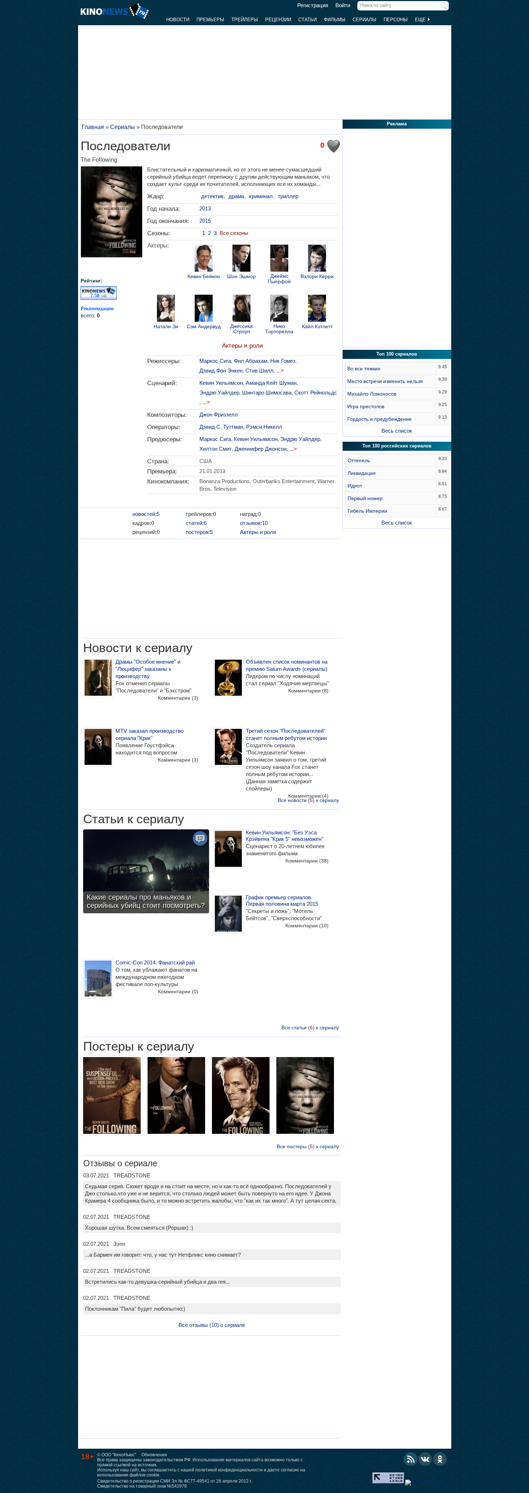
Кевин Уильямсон (221, 383)
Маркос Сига (215, 361)
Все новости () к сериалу (308, 800)
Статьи (307, 19)
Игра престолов (365, 406)
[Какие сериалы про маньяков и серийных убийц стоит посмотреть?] (146, 872)
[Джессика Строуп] (241, 309)
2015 (205, 221)
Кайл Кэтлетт (317, 326)
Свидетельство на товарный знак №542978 (142, 1486)
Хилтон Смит (215, 449)
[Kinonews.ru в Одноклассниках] (440, 1459)
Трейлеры (244, 19)
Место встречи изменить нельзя (385, 381)
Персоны (396, 19)
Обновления (154, 1454)
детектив (212, 196)
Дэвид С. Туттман (221, 427)
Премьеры (210, 19)
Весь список (396, 431)
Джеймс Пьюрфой (279, 278)
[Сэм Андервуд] (204, 309)
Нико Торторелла (279, 329)
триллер (288, 196)
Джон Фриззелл (218, 414)
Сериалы (364, 19)
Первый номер (365, 498)
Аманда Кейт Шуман (271, 383)
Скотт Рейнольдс (315, 392)
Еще (421, 19)
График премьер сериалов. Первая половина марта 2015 (282, 900)
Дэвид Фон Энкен (221, 370)
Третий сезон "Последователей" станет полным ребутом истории (286, 734)
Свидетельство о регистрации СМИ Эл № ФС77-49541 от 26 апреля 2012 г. (174, 1481)
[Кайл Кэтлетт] (317, 309)
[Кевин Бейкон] (204, 259)
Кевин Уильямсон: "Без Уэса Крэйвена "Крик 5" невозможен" (284, 835)
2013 (205, 208)
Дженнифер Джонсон (260, 449)
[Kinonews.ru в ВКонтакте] (425, 1459)
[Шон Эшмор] (241, 259)
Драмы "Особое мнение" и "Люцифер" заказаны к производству (148, 669)
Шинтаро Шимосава (266, 392)
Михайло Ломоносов (371, 394)
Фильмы (334, 19)
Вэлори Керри (317, 276)
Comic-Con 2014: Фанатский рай (155, 962)
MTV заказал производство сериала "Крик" (150, 734)
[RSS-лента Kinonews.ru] (410, 1459)
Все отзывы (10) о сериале (211, 1325)
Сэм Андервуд (204, 326)
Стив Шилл (259, 370)
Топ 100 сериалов (396, 354)
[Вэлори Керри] (317, 259)
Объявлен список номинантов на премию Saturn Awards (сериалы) (286, 665)
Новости (177, 19)
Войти (342, 5)
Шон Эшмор (241, 276)
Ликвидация (362, 473)
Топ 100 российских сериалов (396, 446)
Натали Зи (166, 326)
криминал (261, 196)
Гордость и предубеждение (379, 419)
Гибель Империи (367, 511)
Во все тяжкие (363, 368)
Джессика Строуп (241, 329)
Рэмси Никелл (264, 427)
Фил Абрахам (250, 361)
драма (236, 196)
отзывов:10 (254, 523)
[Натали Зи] (166, 309)
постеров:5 (199, 532)
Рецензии (278, 19)
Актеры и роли (242, 345)
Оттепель (359, 460)
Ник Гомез (282, 361)
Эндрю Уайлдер (219, 392)
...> (280, 370)
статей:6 (196, 523)
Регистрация (312, 5)
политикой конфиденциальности (229, 1469)
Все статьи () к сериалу (310, 1027)
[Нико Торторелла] (279, 309)
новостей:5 (145, 514)
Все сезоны (234, 233)
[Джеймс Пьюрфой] (279, 259)
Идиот (355, 486)
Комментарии (178, 698)
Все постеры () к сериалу (308, 1146)
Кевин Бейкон (203, 276)
